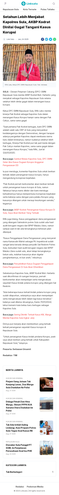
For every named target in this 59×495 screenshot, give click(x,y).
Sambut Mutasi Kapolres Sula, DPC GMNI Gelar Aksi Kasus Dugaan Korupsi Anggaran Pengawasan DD (27, 162)
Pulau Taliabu (48, 9)
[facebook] (42, 39)
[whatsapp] (54, 39)
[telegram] (46, 39)
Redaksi (20, 486)
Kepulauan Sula (11, 9)
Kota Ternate (29, 9)
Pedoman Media (35, 486)
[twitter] (50, 39)
